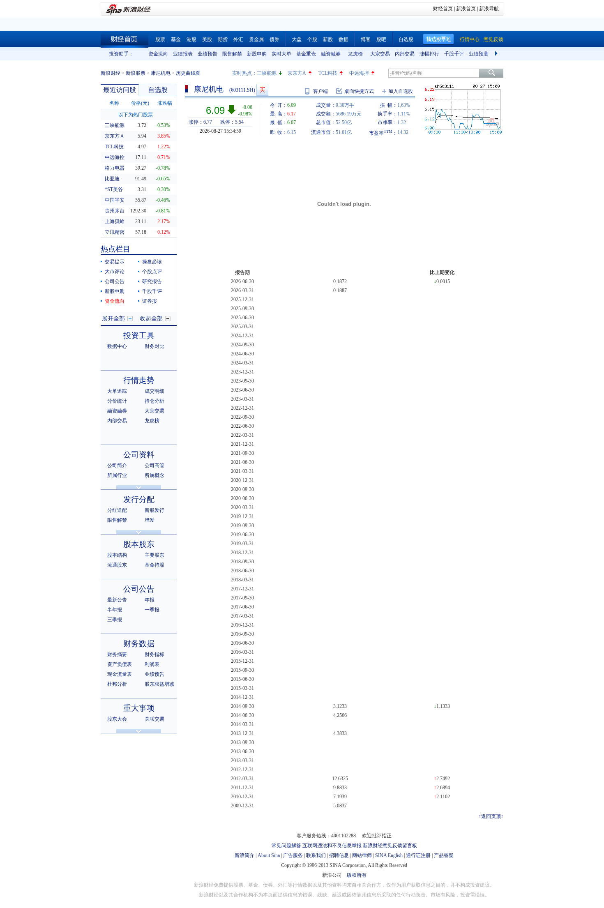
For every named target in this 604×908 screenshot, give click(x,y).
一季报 (152, 610)
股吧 (381, 39)
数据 (343, 39)
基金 (176, 39)
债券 (274, 39)
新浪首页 (466, 9)
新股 (328, 39)
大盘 (297, 39)
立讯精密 (114, 232)
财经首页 (443, 9)
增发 (149, 520)
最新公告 (117, 600)
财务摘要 (117, 654)
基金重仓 (306, 54)
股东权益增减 (159, 684)
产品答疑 (444, 855)
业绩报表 (183, 54)
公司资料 (138, 454)
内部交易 (405, 54)
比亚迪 (112, 179)
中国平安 (114, 200)
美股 (207, 39)
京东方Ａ (114, 136)
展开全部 (113, 319)
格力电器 (114, 168)
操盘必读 (152, 262)
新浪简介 (244, 855)
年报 (149, 600)
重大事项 (138, 708)
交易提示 (114, 262)
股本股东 (138, 544)
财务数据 (138, 643)
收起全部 (151, 319)
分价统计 (117, 401)
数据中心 (117, 346)
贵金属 (256, 39)
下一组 (497, 53)
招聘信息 (339, 855)
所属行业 (117, 475)
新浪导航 (489, 9)
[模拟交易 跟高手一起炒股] (262, 90)
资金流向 (158, 54)
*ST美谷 (114, 189)
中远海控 (359, 73)
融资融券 (331, 54)
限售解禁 (232, 54)
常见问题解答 (286, 845)
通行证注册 (418, 855)
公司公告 (114, 281)
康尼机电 (161, 73)
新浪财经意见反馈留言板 (390, 845)
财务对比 (154, 346)
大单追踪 (117, 391)
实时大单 (281, 54)
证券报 (149, 301)
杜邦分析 (117, 684)
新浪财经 (110, 73)
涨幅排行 (429, 54)
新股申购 (257, 54)
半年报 (114, 610)
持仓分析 (154, 401)
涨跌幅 (164, 103)
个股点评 (152, 271)
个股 (312, 39)
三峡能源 (267, 73)
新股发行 (154, 510)
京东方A (297, 73)
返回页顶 (491, 816)
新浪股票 (135, 73)
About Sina (269, 855)
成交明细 (154, 391)
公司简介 (117, 465)
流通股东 (117, 565)
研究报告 (152, 281)
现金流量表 (119, 674)
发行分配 (138, 499)
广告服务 (293, 855)
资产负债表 (119, 664)
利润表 (152, 664)
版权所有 (357, 875)
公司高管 (154, 465)
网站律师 (362, 855)
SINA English (389, 855)
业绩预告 (207, 54)
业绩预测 (479, 54)
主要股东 (154, 555)
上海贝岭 (114, 221)
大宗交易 (380, 54)
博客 (366, 39)
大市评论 (114, 271)
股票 (160, 39)
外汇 (238, 39)
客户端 (320, 91)
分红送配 (117, 510)
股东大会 (117, 719)
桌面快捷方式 (359, 91)
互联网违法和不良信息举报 (332, 845)
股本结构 (117, 555)
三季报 (114, 619)
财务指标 (154, 654)
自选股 (406, 39)
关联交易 (154, 719)
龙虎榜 (355, 54)
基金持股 (154, 565)
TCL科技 (327, 73)
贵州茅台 (114, 211)
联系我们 (316, 855)
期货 (223, 39)
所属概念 (154, 475)
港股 (191, 39)
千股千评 (454, 54)
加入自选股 (400, 91)
